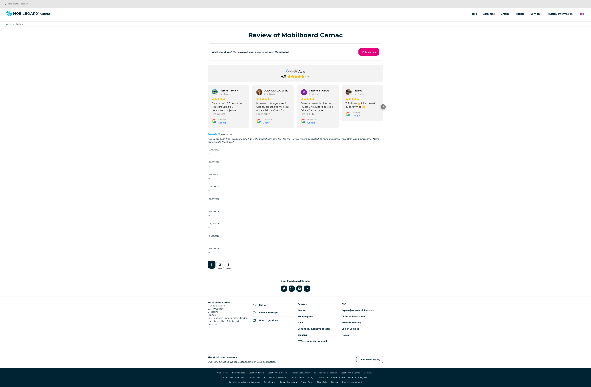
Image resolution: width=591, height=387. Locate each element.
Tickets (520, 13)
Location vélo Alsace (277, 373)
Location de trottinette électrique (244, 382)
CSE (344, 304)
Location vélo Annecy (300, 373)
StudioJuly (322, 382)
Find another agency (16, 3)
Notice (19, 24)
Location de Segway (357, 377)
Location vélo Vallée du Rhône (331, 377)
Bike (300, 322)
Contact (368, 373)
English (584, 14)
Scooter (302, 310)
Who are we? (223, 373)
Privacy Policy (307, 382)
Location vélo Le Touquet (232, 377)
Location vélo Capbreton (325, 373)
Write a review (369, 52)
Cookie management (352, 382)
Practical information (560, 13)
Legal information (288, 382)
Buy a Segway (270, 382)
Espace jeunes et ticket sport (358, 310)
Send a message (268, 312)
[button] (207, 106)
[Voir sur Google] (215, 92)
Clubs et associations (353, 316)
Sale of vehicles (350, 328)
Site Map (334, 382)
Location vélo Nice (277, 377)
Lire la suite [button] (218, 113)
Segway (302, 304)
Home (473, 13)
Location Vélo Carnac (350, 373)
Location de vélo (256, 373)
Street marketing (351, 322)
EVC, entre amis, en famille (313, 341)
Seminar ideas (238, 373)
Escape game (305, 316)
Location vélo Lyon (256, 377)
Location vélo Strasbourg (301, 377)
